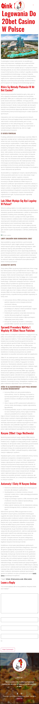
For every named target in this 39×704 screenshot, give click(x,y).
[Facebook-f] (17, 693)
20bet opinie (28, 579)
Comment (5, 592)
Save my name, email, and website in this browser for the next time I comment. (19, 644)
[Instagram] (21, 693)
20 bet (8, 579)
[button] (3, 5)
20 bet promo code (17, 579)
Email (3, 625)
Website (3, 633)
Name (3, 616)
